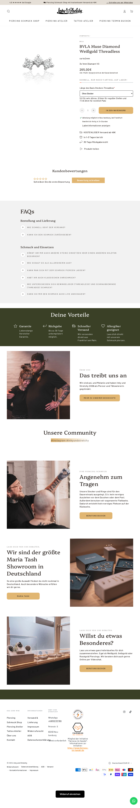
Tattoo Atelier (14, 731)
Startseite (84, 36)
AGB (29, 735)
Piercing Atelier (15, 726)
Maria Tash (23, 596)
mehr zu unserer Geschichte (100, 398)
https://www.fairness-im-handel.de (78, 749)
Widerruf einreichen (70, 794)
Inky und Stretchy (20, 763)
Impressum (33, 726)
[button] (8, 11)
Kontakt (11, 739)
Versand (92, 73)
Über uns (11, 735)
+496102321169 (55, 721)
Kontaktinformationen (18, 770)
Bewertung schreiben (88, 180)
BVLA (82, 41)
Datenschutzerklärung (39, 739)
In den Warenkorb (116, 110)
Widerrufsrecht (35, 731)
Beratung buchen (96, 516)
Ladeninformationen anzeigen (96, 125)
